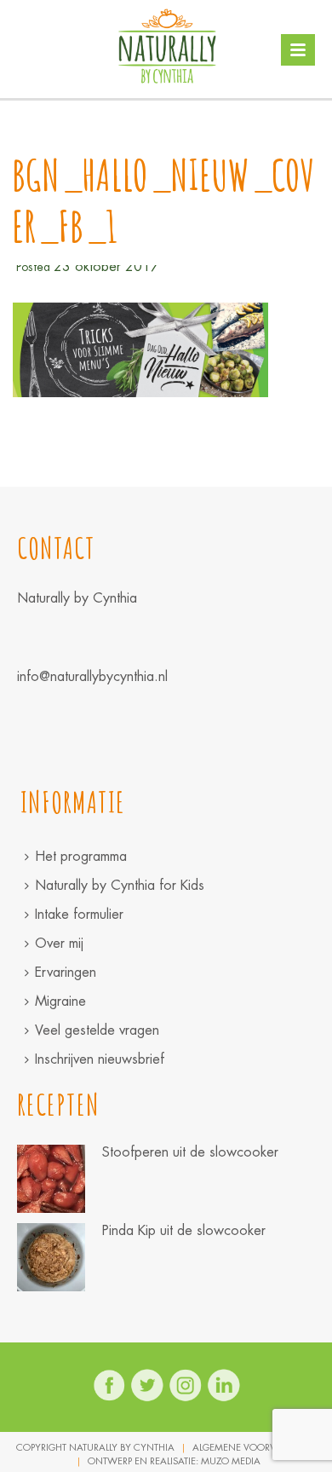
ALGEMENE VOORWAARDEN (254, 1447)
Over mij (59, 943)
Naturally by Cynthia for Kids (119, 885)
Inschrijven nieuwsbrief (99, 1059)
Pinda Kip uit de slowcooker (184, 1230)
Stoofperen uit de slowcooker (190, 1152)
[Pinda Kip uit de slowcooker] (51, 1257)
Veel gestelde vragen (97, 1030)
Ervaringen (65, 972)
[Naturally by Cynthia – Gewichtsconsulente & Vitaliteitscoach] (166, 47)
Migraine (60, 1001)
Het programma (81, 856)
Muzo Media (230, 1461)
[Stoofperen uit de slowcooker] (51, 1179)
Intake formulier (79, 914)
